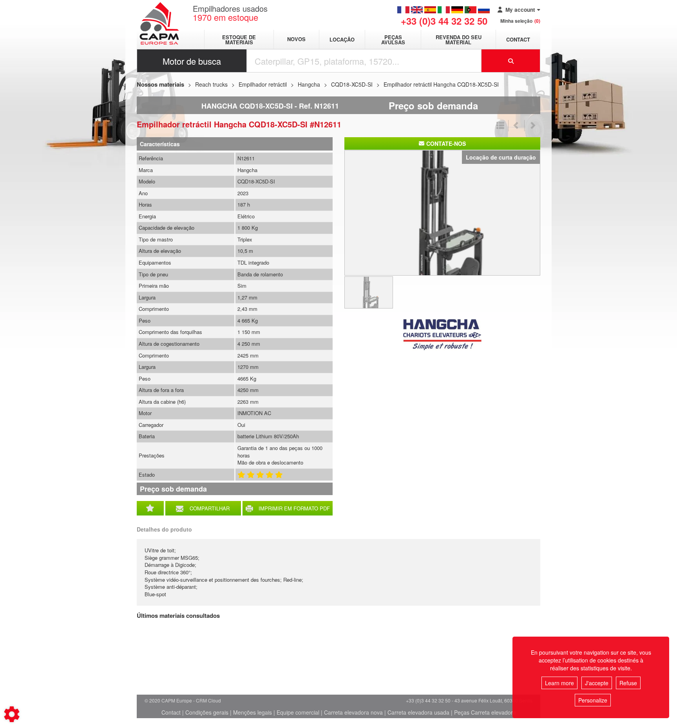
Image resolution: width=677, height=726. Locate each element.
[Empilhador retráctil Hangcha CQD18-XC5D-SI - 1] (442, 212)
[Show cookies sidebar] (12, 714)
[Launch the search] (511, 61)
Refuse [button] (628, 683)
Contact (518, 39)
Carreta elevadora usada (418, 712)
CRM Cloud (208, 700)
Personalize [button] (592, 700)
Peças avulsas (393, 39)
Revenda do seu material (459, 39)
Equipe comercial (298, 712)
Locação (342, 39)
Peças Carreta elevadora (485, 712)
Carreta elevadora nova (353, 712)
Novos (296, 39)
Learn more (559, 683)
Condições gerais (206, 712)
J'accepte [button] (596, 683)
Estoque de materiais (239, 39)
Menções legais (252, 712)
